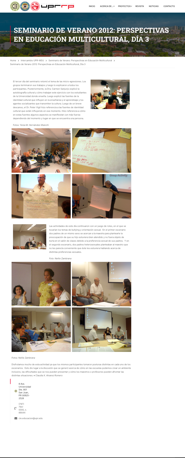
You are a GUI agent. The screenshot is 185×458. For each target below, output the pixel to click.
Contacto (169, 6)
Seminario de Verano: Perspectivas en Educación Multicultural (80, 60)
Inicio (92, 6)
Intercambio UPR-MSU (32, 60)
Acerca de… (106, 6)
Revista (139, 6)
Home (13, 60)
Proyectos (124, 6)
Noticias (154, 6)
